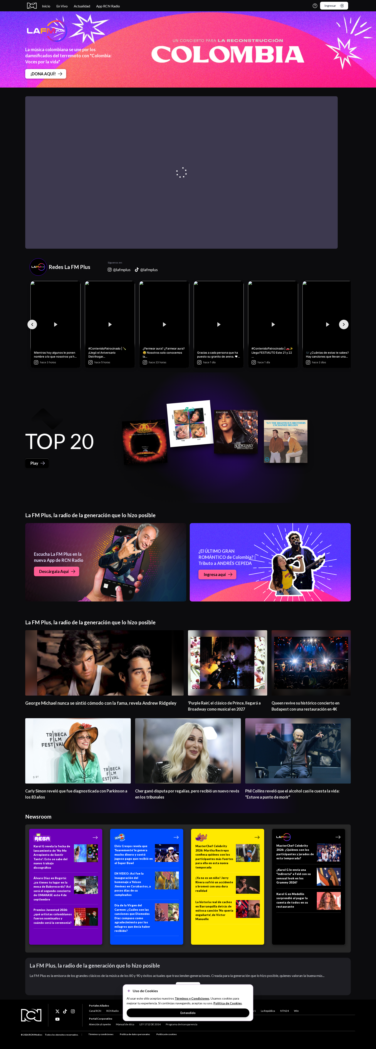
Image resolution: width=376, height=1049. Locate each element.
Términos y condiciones (100, 1034)
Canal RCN (95, 1010)
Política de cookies (166, 1034)
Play (34, 463)
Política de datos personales (135, 1034)
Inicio (46, 6)
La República (268, 1010)
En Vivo (62, 6)
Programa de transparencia (181, 1024)
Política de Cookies (227, 1003)
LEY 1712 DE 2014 (150, 1024)
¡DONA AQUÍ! (43, 73)
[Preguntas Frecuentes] (314, 5)
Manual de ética (125, 1024)
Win (296, 1010)
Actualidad (82, 6)
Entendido (188, 1013)
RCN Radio (112, 1010)
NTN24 (284, 1010)
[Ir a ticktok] (57, 1011)
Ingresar (330, 5)
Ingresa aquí (215, 574)
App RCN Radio (108, 6)
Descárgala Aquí (54, 571)
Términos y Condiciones (192, 998)
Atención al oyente (100, 1024)
